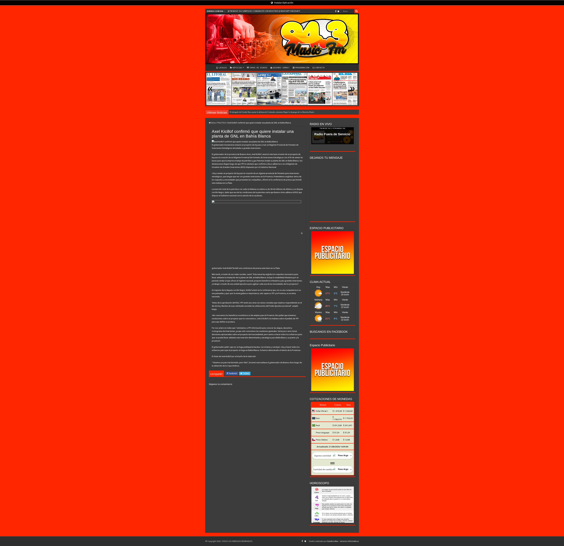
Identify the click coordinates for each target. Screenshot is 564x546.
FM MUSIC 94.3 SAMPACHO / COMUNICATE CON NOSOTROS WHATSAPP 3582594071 (265, 11)
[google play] (338, 11)
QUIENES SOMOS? (281, 68)
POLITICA (221, 123)
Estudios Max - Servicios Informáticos (343, 541)
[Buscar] (356, 11)
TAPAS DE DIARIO (258, 68)
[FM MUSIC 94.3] (282, 38)
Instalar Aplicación (283, 2)
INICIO (210, 67)
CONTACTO (320, 68)
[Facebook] (336, 11)
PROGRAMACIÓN (302, 68)
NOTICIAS (237, 68)
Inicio (213, 123)
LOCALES (223, 68)
